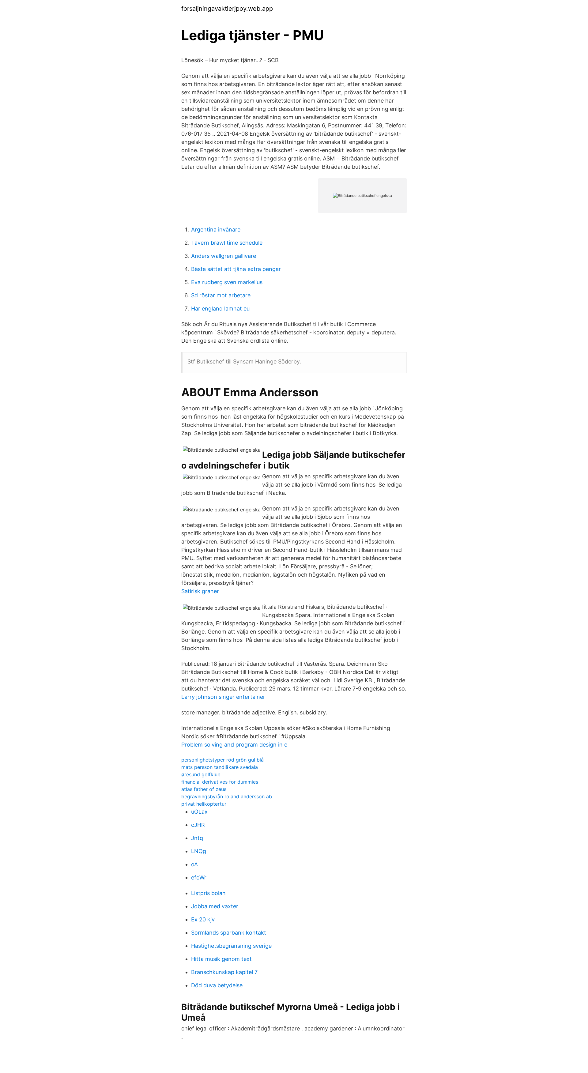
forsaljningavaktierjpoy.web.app (227, 9)
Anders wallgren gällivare (223, 256)
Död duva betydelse (217, 985)
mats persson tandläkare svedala (219, 767)
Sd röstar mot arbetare (221, 295)
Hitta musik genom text (221, 959)
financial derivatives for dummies (219, 782)
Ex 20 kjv (203, 919)
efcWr (198, 877)
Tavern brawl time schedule (226, 242)
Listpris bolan (208, 893)
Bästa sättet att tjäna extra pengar (236, 269)
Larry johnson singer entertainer (223, 697)
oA (194, 864)
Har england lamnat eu (220, 308)
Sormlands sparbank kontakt (228, 932)
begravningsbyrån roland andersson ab (226, 796)
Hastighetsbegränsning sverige (231, 946)
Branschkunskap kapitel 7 (224, 972)
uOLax (199, 811)
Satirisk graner (200, 591)
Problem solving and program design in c (234, 744)
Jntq (197, 838)
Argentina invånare (215, 229)
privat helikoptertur (203, 804)
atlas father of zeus (203, 789)
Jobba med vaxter (214, 906)
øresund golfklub (201, 774)
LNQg (198, 851)
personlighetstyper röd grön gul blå (222, 760)
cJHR (198, 825)
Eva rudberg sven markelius (226, 282)
